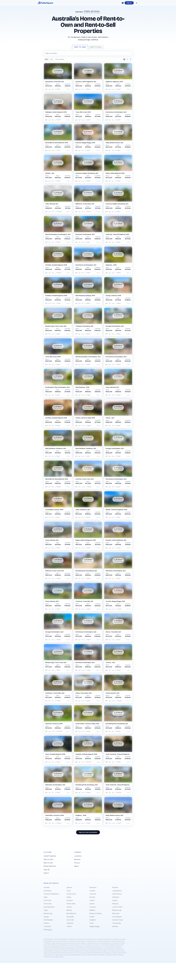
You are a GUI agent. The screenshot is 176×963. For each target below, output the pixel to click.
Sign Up (47, 870)
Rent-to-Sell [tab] (96, 47)
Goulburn (70, 900)
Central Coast (71, 894)
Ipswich (92, 903)
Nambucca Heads (95, 913)
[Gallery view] (124, 59)
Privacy (77, 863)
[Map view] (130, 59)
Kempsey (115, 903)
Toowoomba (116, 923)
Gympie (114, 900)
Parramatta (70, 917)
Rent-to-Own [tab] (80, 47)
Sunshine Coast (117, 920)
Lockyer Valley (117, 907)
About (76, 866)
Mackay (69, 910)
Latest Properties (50, 856)
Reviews (77, 859)
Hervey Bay (48, 903)
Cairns (69, 891)
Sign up (129, 3)
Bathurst (69, 887)
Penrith (92, 917)
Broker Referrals (50, 866)
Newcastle (115, 913)
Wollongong (48, 929)
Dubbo (69, 897)
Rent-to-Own (48, 859)
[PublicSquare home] (45, 3)
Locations (77, 856)
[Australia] (123, 3)
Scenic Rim (70, 920)
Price (46, 59)
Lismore (69, 907)
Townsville (47, 926)
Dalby (46, 897)
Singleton (93, 920)
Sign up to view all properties (88, 832)
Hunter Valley (71, 903)
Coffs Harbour (117, 894)
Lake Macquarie (49, 907)
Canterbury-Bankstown (51, 894)
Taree (92, 923)
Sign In (46, 873)
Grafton (92, 900)
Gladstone (115, 897)
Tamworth (70, 923)
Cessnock (93, 894)
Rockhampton (48, 920)
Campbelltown (117, 891)
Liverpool (93, 907)
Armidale (47, 887)
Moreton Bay (48, 913)
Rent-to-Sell (48, 863)
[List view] (127, 59)
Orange (46, 917)
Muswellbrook (71, 913)
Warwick (115, 926)
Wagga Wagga (95, 926)
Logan (46, 910)
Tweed (69, 926)
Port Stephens (117, 917)
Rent (51, 59)
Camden (92, 891)
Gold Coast (47, 900)
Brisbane (115, 887)
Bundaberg (47, 891)
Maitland (92, 910)
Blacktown (93, 887)
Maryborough (117, 910)
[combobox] (88, 53)
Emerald (92, 897)
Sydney (46, 923)
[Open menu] (136, 3)
